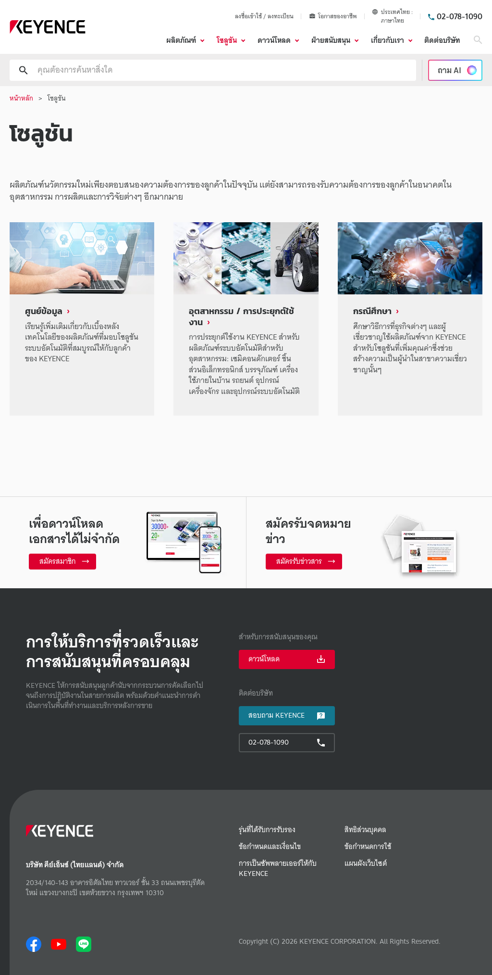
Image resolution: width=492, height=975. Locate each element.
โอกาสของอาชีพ (337, 16)
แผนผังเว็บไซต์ (365, 864)
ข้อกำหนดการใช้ (367, 847)
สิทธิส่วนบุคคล (365, 830)
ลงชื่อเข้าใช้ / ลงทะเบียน (264, 16)
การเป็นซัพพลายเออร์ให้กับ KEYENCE (278, 869)
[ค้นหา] (478, 40)
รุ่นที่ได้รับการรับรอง (267, 830)
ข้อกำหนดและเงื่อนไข (270, 847)
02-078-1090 (459, 16)
